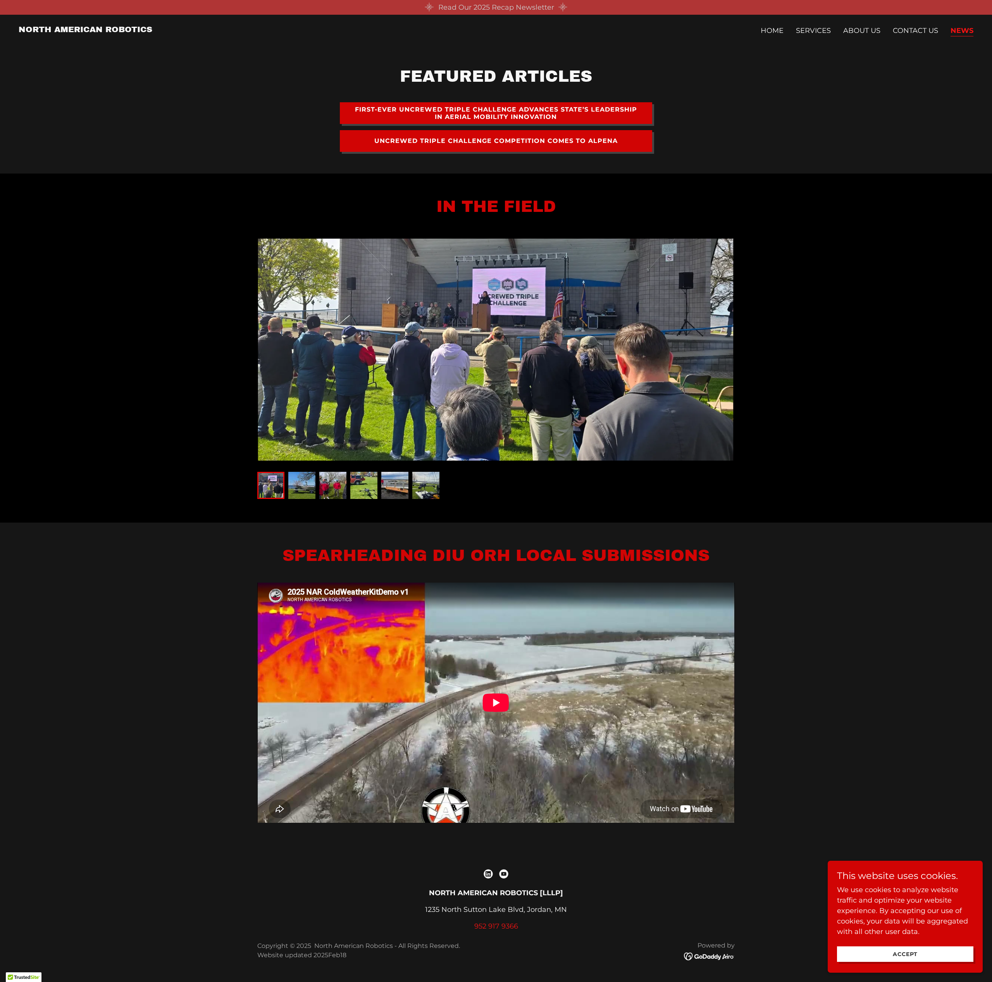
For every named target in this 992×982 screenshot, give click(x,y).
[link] (85, 30)
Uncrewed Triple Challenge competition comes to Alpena (496, 140)
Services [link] (813, 30)
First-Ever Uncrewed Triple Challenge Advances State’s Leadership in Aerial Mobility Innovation (496, 113)
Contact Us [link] (915, 30)
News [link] (962, 30)
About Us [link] (861, 30)
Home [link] (772, 30)
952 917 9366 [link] (496, 926)
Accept (905, 954)
